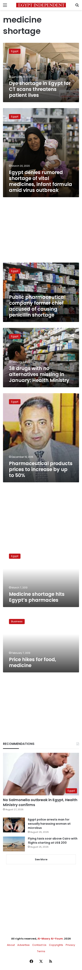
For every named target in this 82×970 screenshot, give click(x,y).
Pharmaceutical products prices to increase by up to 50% (40, 469)
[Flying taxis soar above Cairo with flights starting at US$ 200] (14, 844)
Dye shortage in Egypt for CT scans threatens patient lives (40, 89)
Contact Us (39, 945)
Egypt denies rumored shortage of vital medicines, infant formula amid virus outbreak (40, 181)
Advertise (23, 945)
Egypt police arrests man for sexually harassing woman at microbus (49, 824)
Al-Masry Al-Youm (50, 938)
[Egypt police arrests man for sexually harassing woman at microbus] (14, 825)
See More (41, 859)
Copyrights (56, 945)
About (11, 945)
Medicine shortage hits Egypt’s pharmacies (36, 597)
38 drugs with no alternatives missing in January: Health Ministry (39, 374)
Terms (41, 951)
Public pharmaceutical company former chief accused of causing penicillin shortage (37, 306)
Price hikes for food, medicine (32, 662)
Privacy (70, 945)
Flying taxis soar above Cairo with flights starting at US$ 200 (52, 841)
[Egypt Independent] (41, 5)
